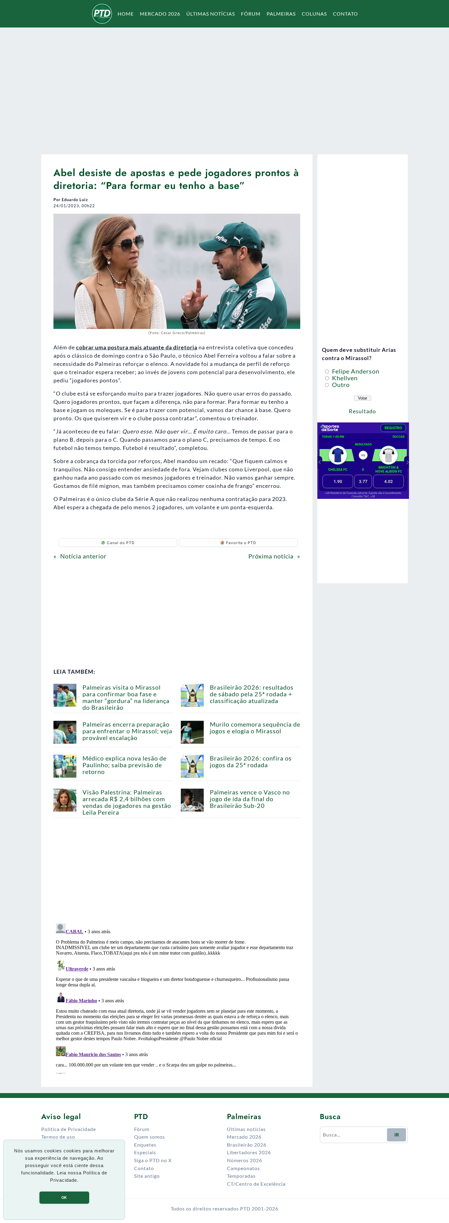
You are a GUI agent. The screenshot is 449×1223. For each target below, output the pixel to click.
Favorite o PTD (241, 542)
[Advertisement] (224, 87)
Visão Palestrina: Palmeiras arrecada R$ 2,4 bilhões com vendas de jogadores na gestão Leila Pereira (126, 802)
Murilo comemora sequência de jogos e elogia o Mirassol (255, 727)
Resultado (362, 411)
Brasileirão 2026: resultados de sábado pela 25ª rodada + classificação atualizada (252, 693)
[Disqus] (176, 997)
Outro (340, 384)
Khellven (344, 377)
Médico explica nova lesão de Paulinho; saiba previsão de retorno (124, 764)
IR (396, 1134)
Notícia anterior (83, 556)
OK (64, 1197)
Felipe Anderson (354, 371)
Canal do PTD (121, 542)
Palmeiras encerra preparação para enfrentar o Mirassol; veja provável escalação (127, 730)
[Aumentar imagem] (292, 222)
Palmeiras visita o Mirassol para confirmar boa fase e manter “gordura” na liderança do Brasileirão (126, 697)
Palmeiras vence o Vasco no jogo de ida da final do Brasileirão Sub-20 (250, 798)
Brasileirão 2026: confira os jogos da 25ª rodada (251, 761)
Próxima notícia (271, 556)
